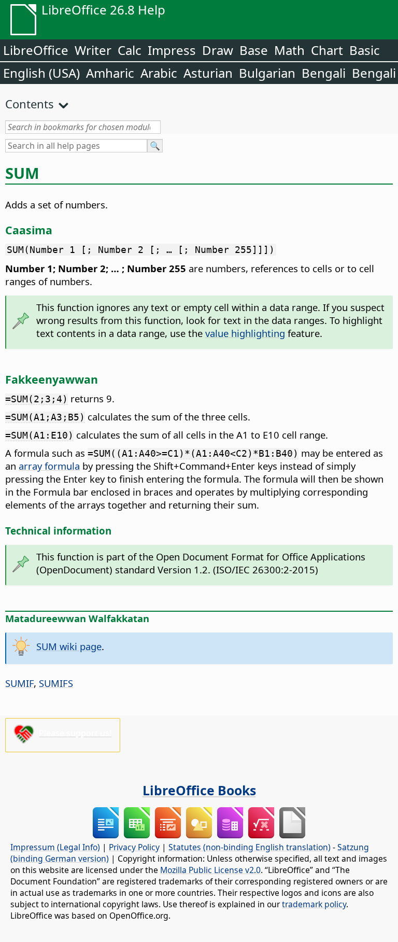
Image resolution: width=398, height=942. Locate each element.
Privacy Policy (134, 847)
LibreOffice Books (199, 790)
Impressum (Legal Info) (55, 847)
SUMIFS (56, 683)
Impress (172, 50)
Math (289, 50)
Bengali (324, 72)
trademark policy (314, 904)
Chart (327, 50)
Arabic (158, 72)
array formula (49, 465)
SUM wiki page (69, 646)
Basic (364, 50)
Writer (93, 50)
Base (253, 50)
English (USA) (41, 72)
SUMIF (19, 683)
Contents (29, 103)
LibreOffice (35, 50)
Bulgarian (267, 72)
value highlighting (245, 333)
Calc (129, 50)
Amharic (110, 72)
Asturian (208, 72)
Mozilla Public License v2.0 (210, 870)
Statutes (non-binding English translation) (249, 847)
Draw (217, 50)
